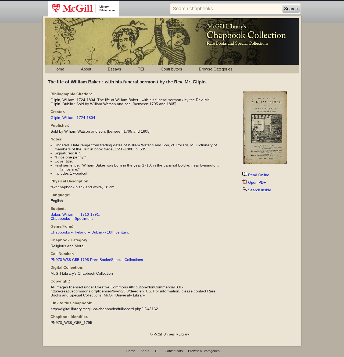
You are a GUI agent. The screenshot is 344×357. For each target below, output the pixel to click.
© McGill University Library (169, 334)
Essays (114, 69)
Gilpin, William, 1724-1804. (73, 118)
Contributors (171, 69)
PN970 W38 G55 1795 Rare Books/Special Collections (97, 260)
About (86, 69)
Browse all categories (204, 351)
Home (58, 69)
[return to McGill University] (83, 9)
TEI (141, 69)
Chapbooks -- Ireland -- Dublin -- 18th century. (90, 232)
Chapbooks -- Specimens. (73, 219)
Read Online (258, 175)
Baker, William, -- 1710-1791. (75, 215)
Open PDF (257, 183)
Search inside (259, 190)
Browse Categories (215, 69)
